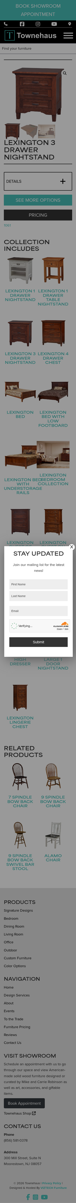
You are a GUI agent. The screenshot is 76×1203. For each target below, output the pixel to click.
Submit (38, 642)
